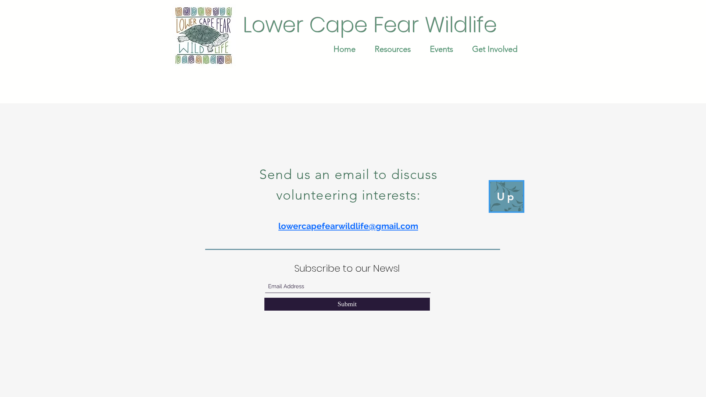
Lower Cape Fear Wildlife (370, 25)
